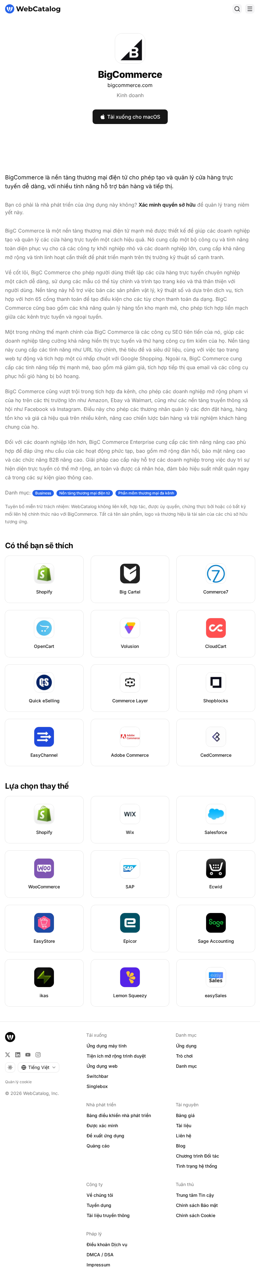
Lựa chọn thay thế (37, 786)
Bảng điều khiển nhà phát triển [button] (119, 1115)
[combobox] (38, 1067)
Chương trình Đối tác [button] (197, 1156)
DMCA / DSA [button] (100, 1254)
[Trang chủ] (32, 9)
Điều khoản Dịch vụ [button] (107, 1244)
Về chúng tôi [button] (100, 1195)
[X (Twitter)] (7, 1054)
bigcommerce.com (130, 85)
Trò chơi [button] (184, 1056)
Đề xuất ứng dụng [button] (105, 1135)
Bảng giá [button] (185, 1115)
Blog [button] (180, 1145)
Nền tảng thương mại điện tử (84, 493)
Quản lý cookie (18, 1081)
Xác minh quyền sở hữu (167, 205)
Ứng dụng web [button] (102, 1066)
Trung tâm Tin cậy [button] (195, 1195)
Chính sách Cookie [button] (195, 1215)
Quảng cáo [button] (98, 1145)
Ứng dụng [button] (186, 1045)
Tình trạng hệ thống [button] (196, 1166)
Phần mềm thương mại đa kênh (146, 493)
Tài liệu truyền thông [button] (108, 1215)
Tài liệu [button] (183, 1125)
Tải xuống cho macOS (133, 117)
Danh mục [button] (186, 1066)
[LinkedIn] (17, 1054)
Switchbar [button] (97, 1076)
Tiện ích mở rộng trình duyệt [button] (116, 1056)
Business (43, 493)
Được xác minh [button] (102, 1125)
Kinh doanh (130, 95)
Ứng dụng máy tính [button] (107, 1045)
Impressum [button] (98, 1264)
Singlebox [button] (97, 1086)
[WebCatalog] (10, 1037)
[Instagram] (38, 1054)
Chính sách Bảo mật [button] (197, 1205)
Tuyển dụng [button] (99, 1205)
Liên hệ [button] (183, 1135)
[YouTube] (27, 1054)
